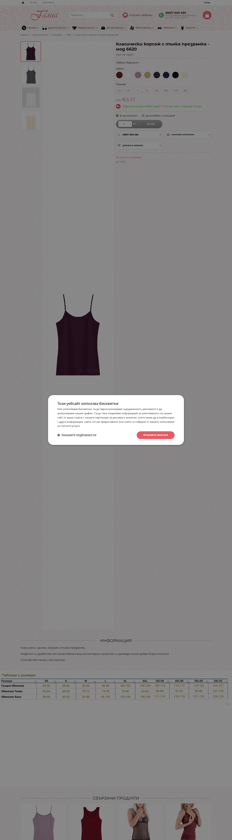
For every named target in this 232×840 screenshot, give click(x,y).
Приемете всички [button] (155, 435)
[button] (76, 435)
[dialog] (116, 420)
